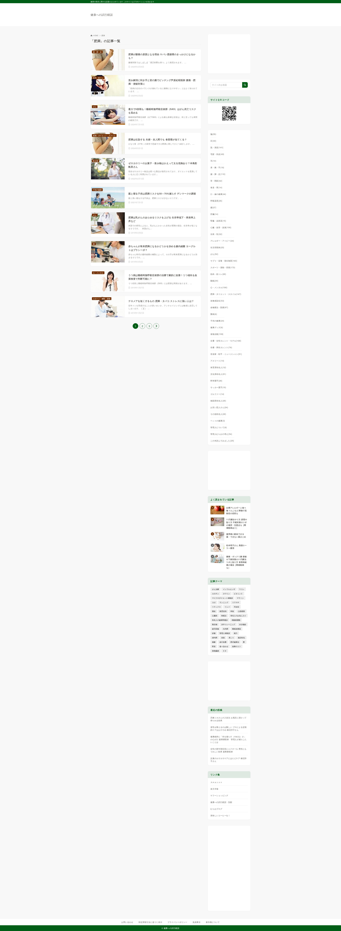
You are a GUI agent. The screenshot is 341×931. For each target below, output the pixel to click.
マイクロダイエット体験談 (222, 598)
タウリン (226, 593)
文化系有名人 (218, 374)
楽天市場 (214, 788)
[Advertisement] (201, 13)
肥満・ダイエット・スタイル (225, 294)
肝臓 (214, 214)
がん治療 (215, 589)
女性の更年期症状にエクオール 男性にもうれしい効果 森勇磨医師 (228, 750)
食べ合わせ (224, 646)
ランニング (224, 602)
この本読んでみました (222, 440)
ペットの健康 (217, 420)
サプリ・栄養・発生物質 (223, 260)
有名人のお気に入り (238, 615)
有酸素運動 (236, 620)
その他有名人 (218, 414)
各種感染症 (217, 300)
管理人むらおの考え (221, 434)
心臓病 (214, 615)
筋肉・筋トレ (218, 274)
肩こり (231, 637)
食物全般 (216, 334)
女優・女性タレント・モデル (225, 340)
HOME (95, 35)
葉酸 (214, 642)
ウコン (241, 589)
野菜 (214, 646)
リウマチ (235, 602)
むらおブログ (216, 808)
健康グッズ (216, 327)
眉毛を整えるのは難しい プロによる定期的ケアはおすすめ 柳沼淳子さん (228, 728)
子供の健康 (217, 320)
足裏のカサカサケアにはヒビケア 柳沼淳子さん (228, 759)
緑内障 (214, 637)
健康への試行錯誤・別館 (221, 802)
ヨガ (214, 602)
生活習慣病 (217, 247)
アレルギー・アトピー (222, 240)
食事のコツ (236, 646)
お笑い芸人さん (219, 407)
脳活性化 (241, 637)
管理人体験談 (225, 633)
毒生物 (214, 624)
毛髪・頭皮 (217, 154)
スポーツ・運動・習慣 (222, 267)
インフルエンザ (229, 589)
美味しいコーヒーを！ (220, 815)
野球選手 (216, 380)
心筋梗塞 (241, 611)
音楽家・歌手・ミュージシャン (226, 354)
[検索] (245, 85)
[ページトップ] (335, 925)
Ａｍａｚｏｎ (216, 782)
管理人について (218, 427)
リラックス (216, 607)
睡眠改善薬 (236, 629)
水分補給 (242, 624)
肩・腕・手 (217, 167)
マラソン (240, 598)
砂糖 (214, 633)
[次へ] (156, 326)
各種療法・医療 (219, 307)
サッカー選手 (218, 387)
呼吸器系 (216, 200)
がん (214, 254)
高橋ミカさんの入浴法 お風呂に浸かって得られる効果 (228, 719)
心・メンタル (218, 287)
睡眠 (214, 280)
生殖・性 (216, 234)
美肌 (223, 637)
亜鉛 (214, 611)
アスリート (217, 360)
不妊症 (236, 607)
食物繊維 (215, 651)
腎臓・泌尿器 (218, 220)
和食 (232, 611)
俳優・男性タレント (221, 347)
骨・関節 (216, 180)
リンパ (227, 607)
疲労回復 (215, 629)
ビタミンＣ (238, 593)
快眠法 (223, 615)
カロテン (215, 593)
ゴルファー (217, 394)
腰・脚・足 (217, 174)
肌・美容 (216, 147)
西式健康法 (234, 642)
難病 (213, 314)
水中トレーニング (228, 624)
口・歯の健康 (218, 194)
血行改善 (223, 642)
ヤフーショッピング (219, 795)
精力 (235, 633)
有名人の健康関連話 (220, 620)
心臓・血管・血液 (220, 227)
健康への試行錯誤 (102, 14)
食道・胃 (216, 187)
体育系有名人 (218, 367)
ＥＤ (224, 651)
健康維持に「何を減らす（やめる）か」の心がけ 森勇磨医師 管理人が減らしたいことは (228, 739)
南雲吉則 (223, 611)
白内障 (225, 629)
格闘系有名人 (218, 400)
